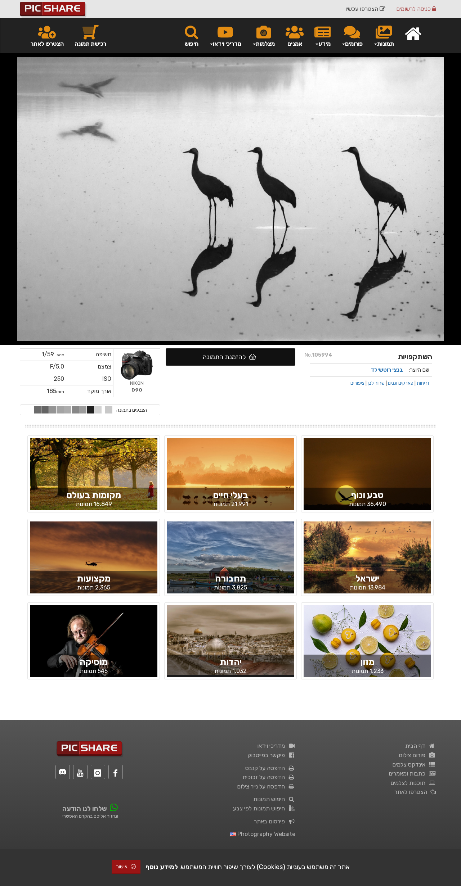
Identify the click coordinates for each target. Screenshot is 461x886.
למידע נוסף (162, 867)
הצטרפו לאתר (47, 43)
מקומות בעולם (93, 495)
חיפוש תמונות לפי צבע (260, 808)
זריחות (423, 383)
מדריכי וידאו (272, 745)
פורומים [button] (354, 43)
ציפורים (357, 383)
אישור (122, 867)
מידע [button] (324, 43)
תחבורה (230, 578)
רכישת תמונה (90, 43)
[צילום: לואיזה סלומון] (230, 563)
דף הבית (416, 745)
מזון (367, 662)
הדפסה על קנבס (266, 768)
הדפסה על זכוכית (265, 777)
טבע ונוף (367, 495)
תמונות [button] (385, 43)
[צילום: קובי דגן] (93, 480)
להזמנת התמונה (226, 357)
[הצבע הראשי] (108, 409)
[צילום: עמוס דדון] (367, 563)
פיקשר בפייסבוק (267, 755)
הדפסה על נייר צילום (262, 786)
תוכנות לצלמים (409, 782)
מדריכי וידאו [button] (227, 43)
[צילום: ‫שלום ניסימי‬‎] (230, 479)
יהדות (231, 662)
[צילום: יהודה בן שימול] (93, 563)
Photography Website (265, 834)
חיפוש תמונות (270, 799)
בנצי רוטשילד (387, 370)
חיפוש (191, 43)
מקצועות (94, 578)
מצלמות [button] (265, 43)
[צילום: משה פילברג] (230, 639)
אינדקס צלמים (410, 764)
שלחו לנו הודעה (84, 809)
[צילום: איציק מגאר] (93, 646)
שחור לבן (376, 383)
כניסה (414, 8)
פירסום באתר (271, 821)
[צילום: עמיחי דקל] (367, 483)
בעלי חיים (230, 495)
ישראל (367, 578)
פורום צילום (413, 755)
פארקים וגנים (400, 383)
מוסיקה (94, 662)
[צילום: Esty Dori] (367, 647)
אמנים (294, 43)
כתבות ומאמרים (408, 773)
